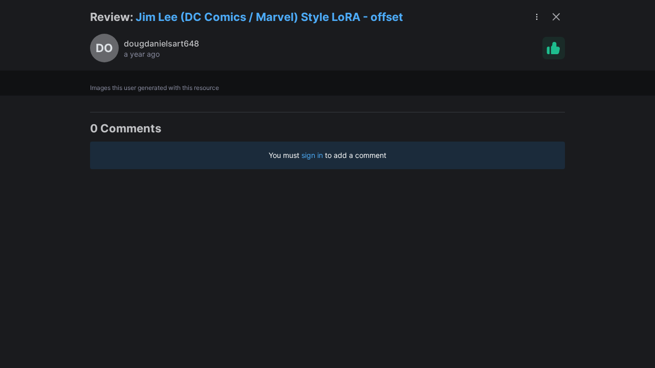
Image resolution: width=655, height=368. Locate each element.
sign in (312, 155)
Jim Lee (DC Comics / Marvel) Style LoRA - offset (269, 17)
